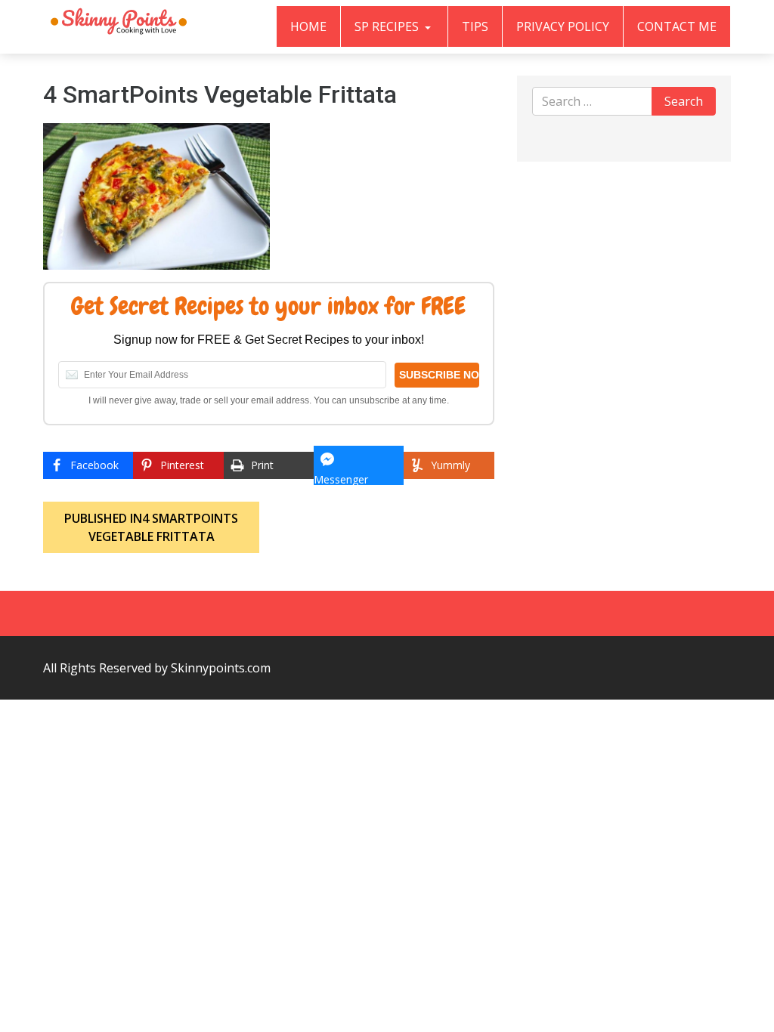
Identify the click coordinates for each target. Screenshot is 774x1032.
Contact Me (677, 26)
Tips (475, 26)
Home (308, 26)
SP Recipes (388, 26)
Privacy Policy (562, 26)
